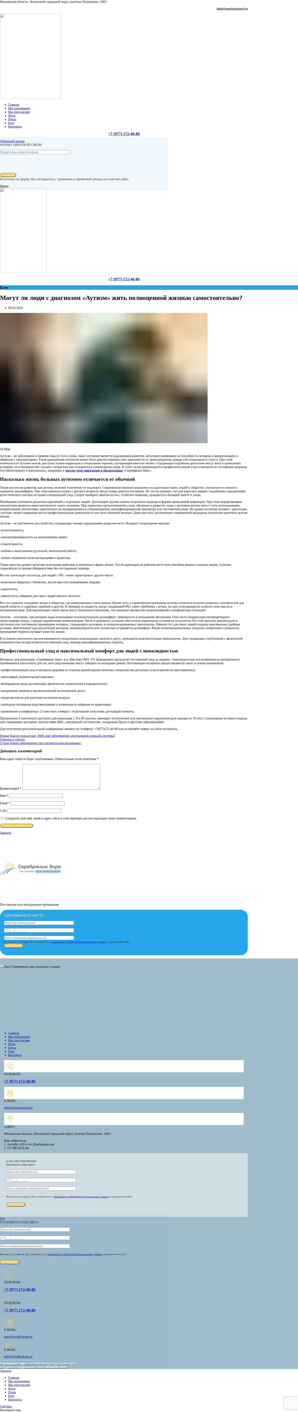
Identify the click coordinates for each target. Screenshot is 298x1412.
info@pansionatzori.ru (232, 8)
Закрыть (5, 832)
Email (5, 803)
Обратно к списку (12, 739)
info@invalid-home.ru (18, 1336)
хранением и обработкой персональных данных (78, 941)
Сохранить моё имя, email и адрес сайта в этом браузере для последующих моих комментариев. (71, 818)
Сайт (3, 810)
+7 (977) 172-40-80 (124, 134)
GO (2, 1218)
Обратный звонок (12, 141)
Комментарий (10, 788)
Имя (4, 795)
